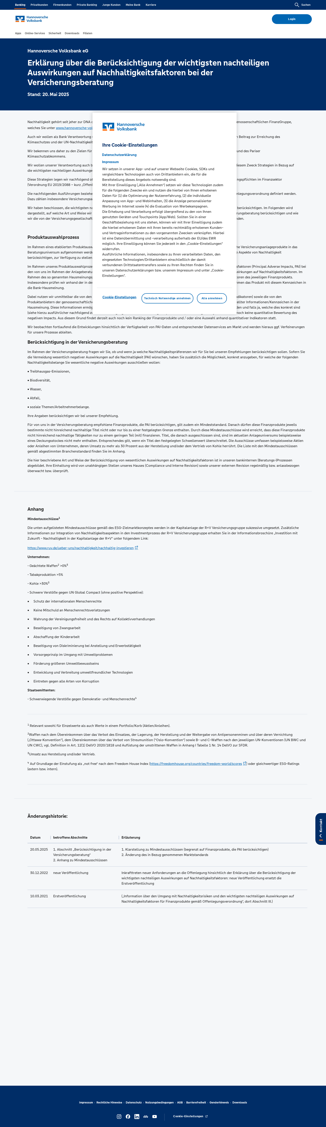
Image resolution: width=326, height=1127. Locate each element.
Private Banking (87, 5)
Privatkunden (39, 5)
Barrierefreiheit (196, 1102)
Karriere (151, 5)
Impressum (86, 1102)
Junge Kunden (111, 5)
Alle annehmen (212, 298)
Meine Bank (133, 5)
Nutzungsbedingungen (159, 1102)
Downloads (239, 1102)
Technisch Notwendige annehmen (167, 298)
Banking (20, 5)
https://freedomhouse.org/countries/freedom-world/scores (196, 764)
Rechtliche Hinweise (109, 1102)
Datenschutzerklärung (119, 155)
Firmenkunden (62, 5)
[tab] (18, 33)
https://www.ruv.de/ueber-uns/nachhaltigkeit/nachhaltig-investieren (80, 548)
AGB (180, 1102)
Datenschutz (134, 1102)
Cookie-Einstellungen (119, 297)
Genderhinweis (219, 1102)
